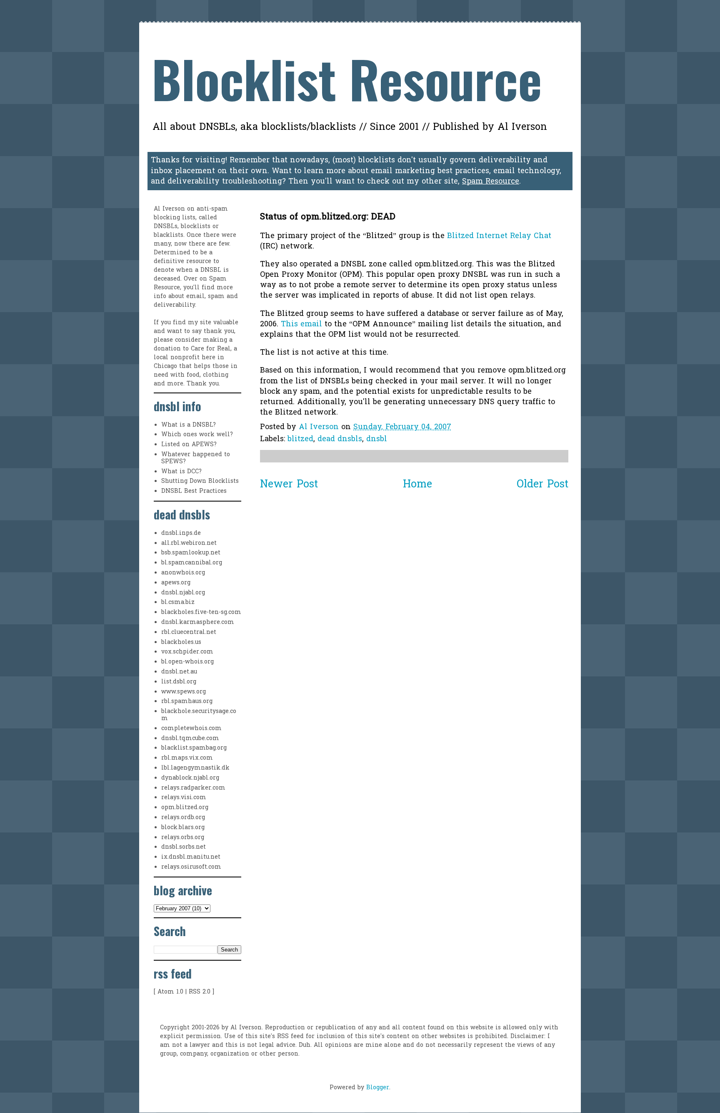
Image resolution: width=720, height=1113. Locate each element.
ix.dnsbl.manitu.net (190, 857)
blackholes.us (181, 642)
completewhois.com (191, 728)
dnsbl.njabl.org (183, 593)
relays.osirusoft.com (191, 867)
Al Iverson (169, 209)
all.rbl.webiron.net (189, 543)
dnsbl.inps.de (181, 533)
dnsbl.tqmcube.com (190, 738)
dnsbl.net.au (179, 672)
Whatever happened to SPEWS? (195, 458)
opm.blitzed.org (184, 807)
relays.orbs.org (182, 837)
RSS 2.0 (199, 992)
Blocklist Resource (347, 78)
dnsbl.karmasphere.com (197, 622)
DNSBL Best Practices (194, 491)
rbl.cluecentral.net (188, 632)
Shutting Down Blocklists (200, 481)
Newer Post (289, 484)
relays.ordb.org (183, 817)
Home (417, 484)
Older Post (542, 484)
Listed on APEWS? (189, 444)
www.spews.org (183, 692)
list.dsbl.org (178, 682)
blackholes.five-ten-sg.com (201, 612)
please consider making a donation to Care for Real (193, 344)
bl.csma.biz (178, 602)
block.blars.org (183, 827)
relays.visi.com (183, 797)
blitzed (300, 439)
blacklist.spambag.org (194, 748)
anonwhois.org (183, 573)
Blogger (377, 1087)
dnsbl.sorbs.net (183, 847)
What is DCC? (181, 471)
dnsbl (376, 439)
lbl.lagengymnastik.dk (195, 768)
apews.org (175, 583)
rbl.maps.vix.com (187, 758)
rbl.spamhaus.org (186, 701)
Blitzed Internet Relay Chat (499, 236)
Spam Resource (490, 181)
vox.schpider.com (187, 652)
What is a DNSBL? (188, 425)
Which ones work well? (197, 434)
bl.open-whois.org (187, 662)
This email (301, 324)
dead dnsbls (340, 439)
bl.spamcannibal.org (191, 563)
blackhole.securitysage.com (198, 715)
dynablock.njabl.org (190, 778)
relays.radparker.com (193, 788)
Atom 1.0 (170, 992)
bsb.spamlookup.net (190, 553)
